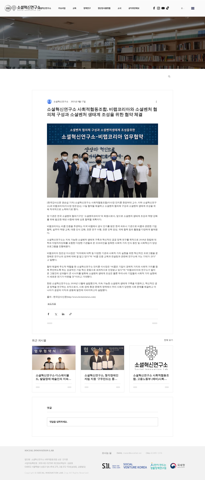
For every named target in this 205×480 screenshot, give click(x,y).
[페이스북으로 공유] (48, 314)
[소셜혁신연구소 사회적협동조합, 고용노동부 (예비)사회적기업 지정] (151, 358)
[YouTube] (163, 8)
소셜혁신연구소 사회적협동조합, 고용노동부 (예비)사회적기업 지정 (151, 377)
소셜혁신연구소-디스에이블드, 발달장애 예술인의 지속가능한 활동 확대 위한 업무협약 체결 (53, 377)
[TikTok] (167, 8)
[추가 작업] (156, 101)
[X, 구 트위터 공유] (55, 314)
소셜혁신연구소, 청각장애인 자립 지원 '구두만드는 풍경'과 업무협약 (101, 377)
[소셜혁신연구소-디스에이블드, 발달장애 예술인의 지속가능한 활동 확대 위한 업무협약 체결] (53, 358)
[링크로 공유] (70, 314)
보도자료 (52, 304)
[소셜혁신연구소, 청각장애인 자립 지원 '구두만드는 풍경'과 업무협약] (102, 358)
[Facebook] (154, 8)
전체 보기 (168, 340)
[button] (45, 8)
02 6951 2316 (156, 453)
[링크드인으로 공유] (63, 314)
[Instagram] (158, 8)
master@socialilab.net (132, 453)
